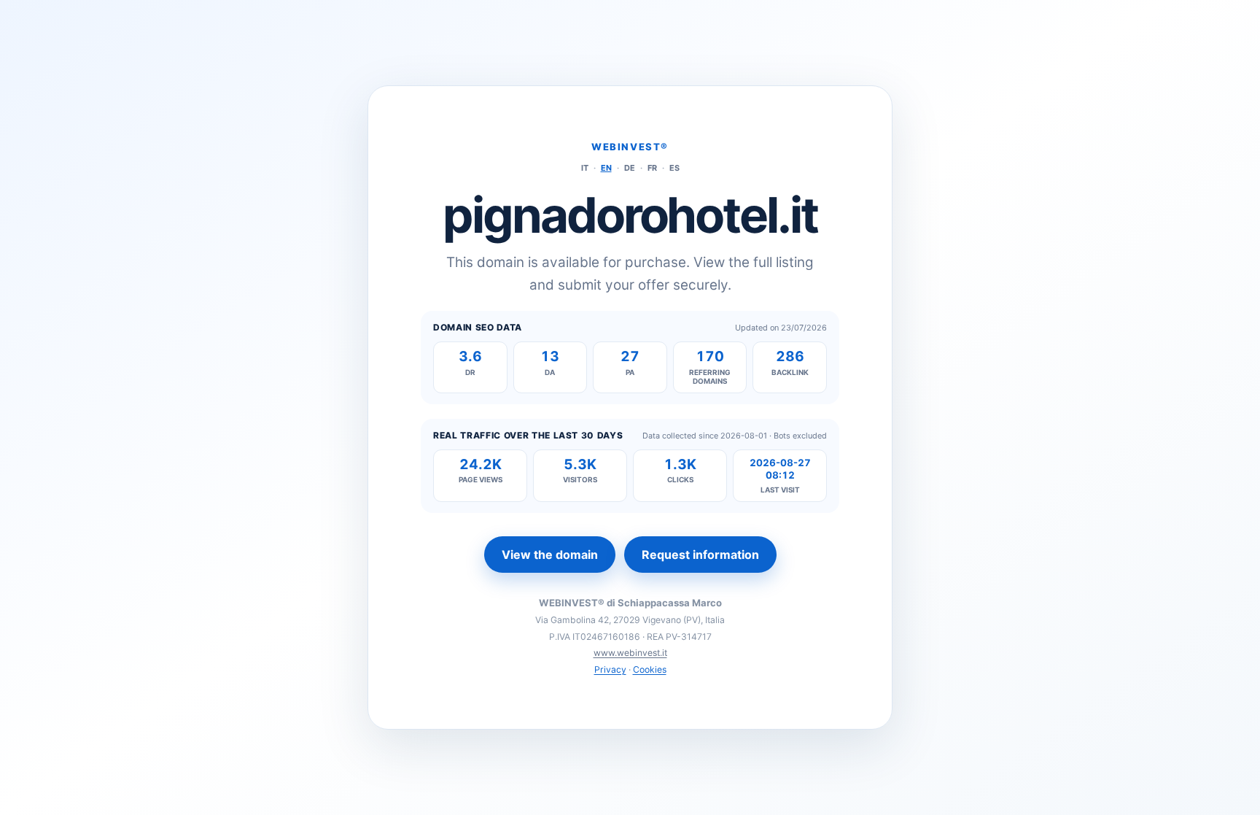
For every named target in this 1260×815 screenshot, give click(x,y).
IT (584, 168)
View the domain (550, 554)
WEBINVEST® (630, 146)
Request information (700, 554)
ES (674, 168)
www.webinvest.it (630, 652)
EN (606, 168)
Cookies (649, 669)
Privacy (610, 669)
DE (629, 168)
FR (652, 168)
